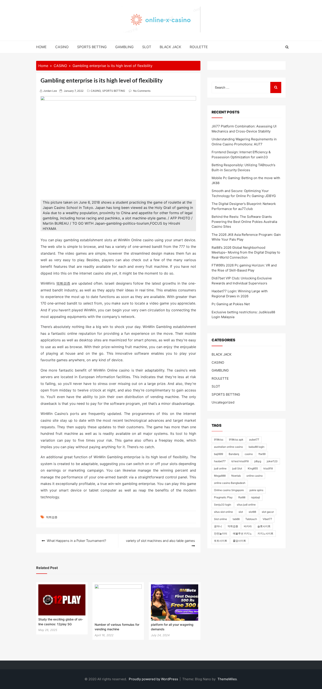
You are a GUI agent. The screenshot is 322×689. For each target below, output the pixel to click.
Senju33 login (222, 504)
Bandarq (234, 454)
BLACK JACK (170, 47)
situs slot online (223, 511)
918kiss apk (236, 439)
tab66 (236, 519)
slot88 (252, 511)
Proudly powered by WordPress (154, 679)
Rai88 (241, 497)
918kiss (218, 439)
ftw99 (261, 454)
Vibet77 (267, 519)
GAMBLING (124, 47)
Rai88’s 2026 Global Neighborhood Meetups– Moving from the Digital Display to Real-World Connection (246, 252)
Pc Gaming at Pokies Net (231, 304)
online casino (254, 475)
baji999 (218, 454)
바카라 (248, 526)
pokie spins (256, 490)
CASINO (62, 47)
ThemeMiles (227, 679)
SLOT (146, 47)
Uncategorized (223, 402)
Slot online (220, 519)
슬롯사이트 (264, 526)
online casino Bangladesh (229, 483)
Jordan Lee (50, 90)
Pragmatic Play (223, 497)
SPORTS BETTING (92, 47)
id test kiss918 (240, 461)
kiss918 (268, 468)
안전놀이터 (220, 533)
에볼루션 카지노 (242, 533)
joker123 (272, 461)
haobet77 (220, 461)
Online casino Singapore (229, 490)
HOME (41, 47)
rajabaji (255, 497)
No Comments (141, 90)
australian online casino (228, 446)
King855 (253, 468)
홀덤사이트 (239, 540)
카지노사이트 (265, 533)
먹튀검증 (63, 283)
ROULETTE (199, 47)
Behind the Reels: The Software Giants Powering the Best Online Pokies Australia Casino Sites (244, 222)
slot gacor (268, 511)
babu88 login (256, 446)
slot (241, 511)
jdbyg (257, 461)
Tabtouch (251, 519)
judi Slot (237, 468)
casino (249, 454)
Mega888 (220, 475)
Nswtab (236, 475)
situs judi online (246, 504)
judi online (220, 468)
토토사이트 (220, 540)
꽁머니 (218, 526)
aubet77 (254, 439)
